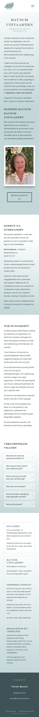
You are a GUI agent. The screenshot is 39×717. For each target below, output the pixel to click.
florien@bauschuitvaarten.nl (19, 698)
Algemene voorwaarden (26, 711)
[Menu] (32, 6)
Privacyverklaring (10, 711)
